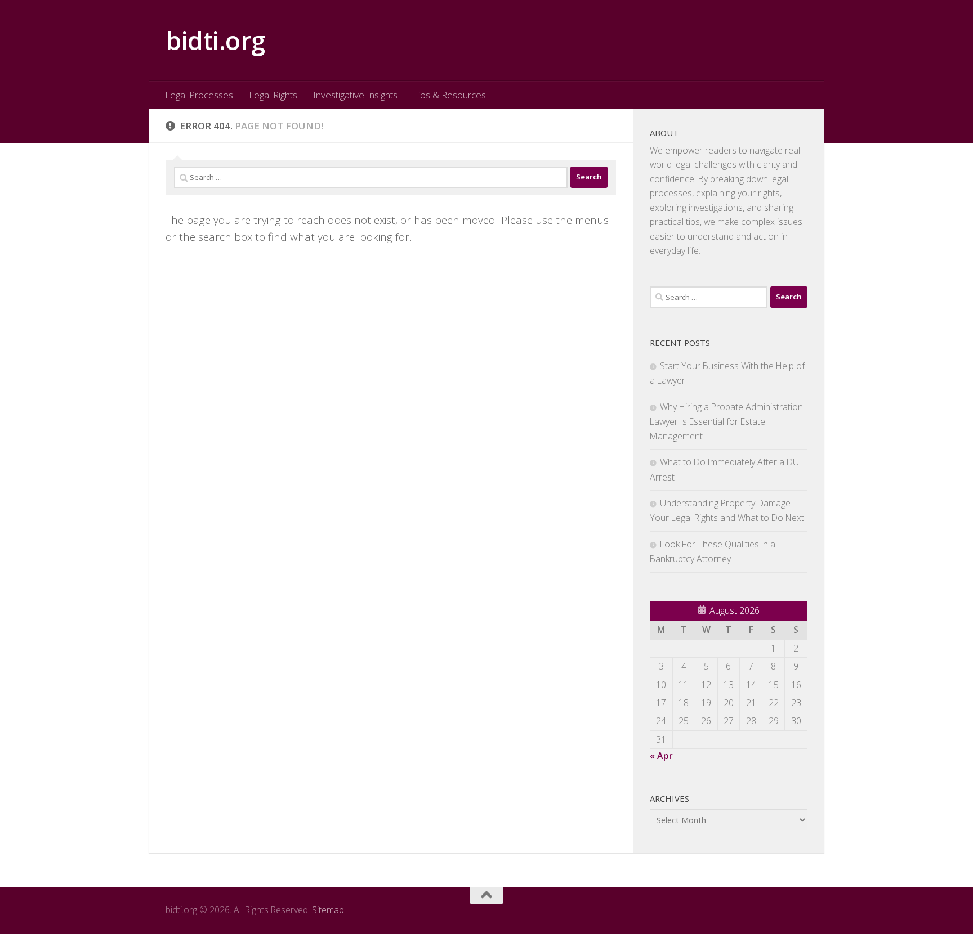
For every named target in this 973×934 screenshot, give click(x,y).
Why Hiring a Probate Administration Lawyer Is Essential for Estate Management (726, 421)
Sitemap (328, 910)
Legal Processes (199, 94)
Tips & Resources (449, 94)
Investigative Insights (355, 94)
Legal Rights (273, 94)
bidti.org (215, 40)
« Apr (661, 755)
